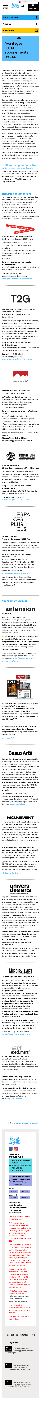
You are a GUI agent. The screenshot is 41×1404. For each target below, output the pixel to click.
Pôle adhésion (15, 1299)
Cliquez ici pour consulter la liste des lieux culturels (19, 166)
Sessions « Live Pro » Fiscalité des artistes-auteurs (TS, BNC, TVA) (19, 1384)
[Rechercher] (22, 5)
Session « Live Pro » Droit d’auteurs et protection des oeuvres (18, 1367)
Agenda (13, 1342)
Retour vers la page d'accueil (25, 1123)
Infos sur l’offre (9, 738)
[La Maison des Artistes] (15, 5)
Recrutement (15, 1213)
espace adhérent (18, 804)
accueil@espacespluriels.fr (15, 573)
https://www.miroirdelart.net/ (16, 1034)
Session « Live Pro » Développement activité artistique (20, 1351)
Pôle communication (18, 1301)
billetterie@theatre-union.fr (15, 500)
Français (25, 2)
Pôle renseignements (19, 1296)
